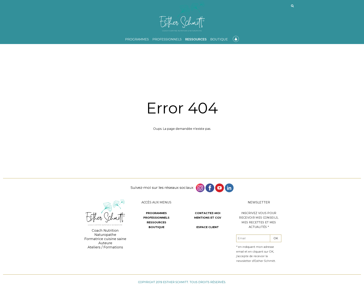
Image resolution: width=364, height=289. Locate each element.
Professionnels (167, 39)
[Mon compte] (236, 39)
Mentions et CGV (207, 217)
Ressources (196, 39)
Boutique (219, 39)
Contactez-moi (207, 213)
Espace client (207, 227)
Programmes (137, 39)
